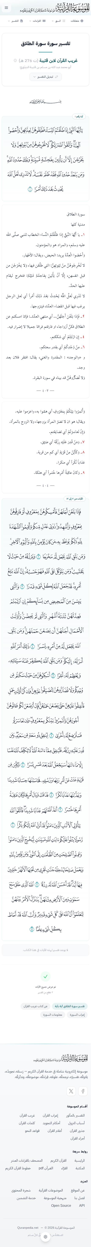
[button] (58, 20)
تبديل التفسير (45, 76)
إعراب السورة (77, 1014)
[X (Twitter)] (71, 1091)
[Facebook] (83, 1091)
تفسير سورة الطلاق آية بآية (70, 1006)
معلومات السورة (52, 1014)
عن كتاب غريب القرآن (35, 1006)
